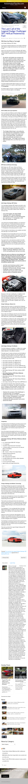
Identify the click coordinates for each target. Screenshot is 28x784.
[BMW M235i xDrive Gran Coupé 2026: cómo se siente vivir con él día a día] (9, 729)
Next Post (23, 557)
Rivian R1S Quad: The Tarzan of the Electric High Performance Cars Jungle (16, 723)
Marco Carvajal (5, 38)
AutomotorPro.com (5, 554)
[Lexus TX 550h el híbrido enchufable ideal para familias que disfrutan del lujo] (4, 736)
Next (25, 680)
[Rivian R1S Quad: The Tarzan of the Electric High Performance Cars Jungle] (4, 733)
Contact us (5, 776)
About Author (5, 563)
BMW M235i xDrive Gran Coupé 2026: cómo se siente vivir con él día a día (16, 708)
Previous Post (5, 557)
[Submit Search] (7, 1)
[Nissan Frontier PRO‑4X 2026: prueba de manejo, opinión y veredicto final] (15, 729)
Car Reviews (15, 38)
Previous (2, 680)
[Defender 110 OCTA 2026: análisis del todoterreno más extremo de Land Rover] (9, 733)
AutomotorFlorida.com (14, 3)
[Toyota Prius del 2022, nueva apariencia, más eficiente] (7, 673)
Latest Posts (12, 563)
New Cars (19, 38)
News (22, 38)
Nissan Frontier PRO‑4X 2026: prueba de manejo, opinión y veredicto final (15, 713)
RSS (4, 748)
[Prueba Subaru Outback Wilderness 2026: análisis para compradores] (4, 729)
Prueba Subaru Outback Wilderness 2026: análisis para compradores (16, 703)
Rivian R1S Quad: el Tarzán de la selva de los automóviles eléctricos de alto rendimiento (16, 718)
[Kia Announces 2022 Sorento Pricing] (21, 673)
